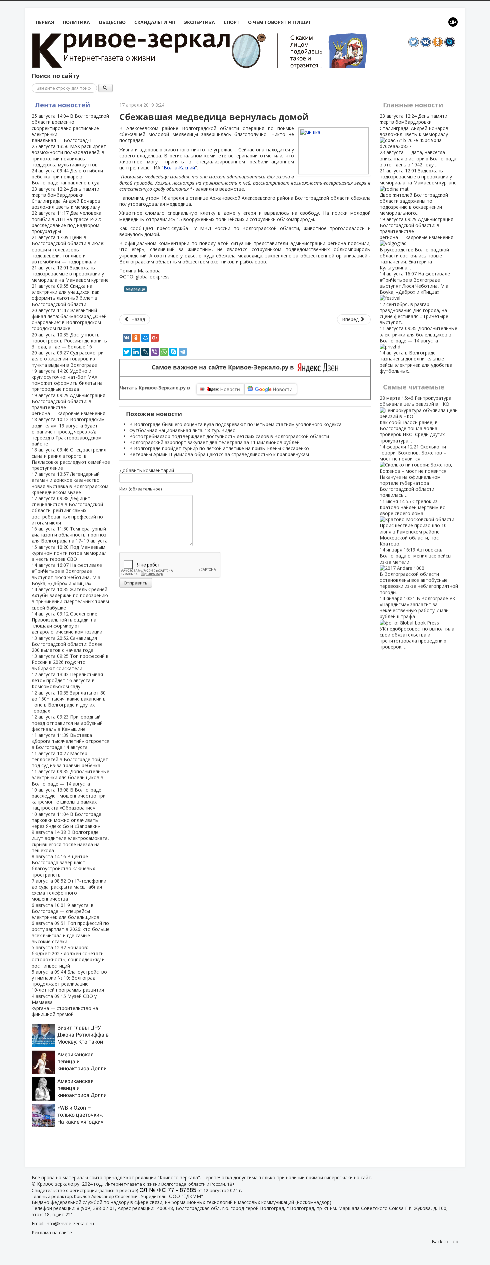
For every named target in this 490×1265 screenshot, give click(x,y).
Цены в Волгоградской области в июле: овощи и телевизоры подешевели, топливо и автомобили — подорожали (68, 249)
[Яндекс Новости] (220, 389)
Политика (76, 22)
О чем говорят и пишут (279, 22)
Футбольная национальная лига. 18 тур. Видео (182, 430)
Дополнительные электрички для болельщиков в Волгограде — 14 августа (70, 777)
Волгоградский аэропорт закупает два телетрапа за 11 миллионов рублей (214, 442)
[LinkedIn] (136, 352)
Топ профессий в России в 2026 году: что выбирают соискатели (70, 662)
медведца (135, 288)
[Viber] (155, 352)
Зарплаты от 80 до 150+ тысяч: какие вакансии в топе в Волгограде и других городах (69, 702)
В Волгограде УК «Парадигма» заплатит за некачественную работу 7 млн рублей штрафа (417, 622)
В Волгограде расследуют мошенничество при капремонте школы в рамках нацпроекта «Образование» (69, 799)
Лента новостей (62, 104)
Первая (45, 22)
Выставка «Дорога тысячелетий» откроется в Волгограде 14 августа (70, 741)
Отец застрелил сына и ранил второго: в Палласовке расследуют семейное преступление (71, 458)
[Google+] (155, 338)
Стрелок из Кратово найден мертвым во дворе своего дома (413, 522)
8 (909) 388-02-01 (96, 1208)
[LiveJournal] (145, 352)
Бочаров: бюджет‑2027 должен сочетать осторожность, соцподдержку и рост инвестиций (68, 956)
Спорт (231, 22)
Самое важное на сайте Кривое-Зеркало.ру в (224, 367)
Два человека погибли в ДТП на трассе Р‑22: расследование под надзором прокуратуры (66, 222)
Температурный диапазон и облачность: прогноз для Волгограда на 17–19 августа (70, 534)
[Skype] (173, 352)
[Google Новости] (271, 389)
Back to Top (445, 1241)
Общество (112, 22)
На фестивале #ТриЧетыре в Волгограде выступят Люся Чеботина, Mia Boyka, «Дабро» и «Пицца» (67, 574)
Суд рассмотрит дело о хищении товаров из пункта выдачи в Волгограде (69, 358)
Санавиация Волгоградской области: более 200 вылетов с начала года (67, 644)
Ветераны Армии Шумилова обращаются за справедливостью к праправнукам (219, 454)
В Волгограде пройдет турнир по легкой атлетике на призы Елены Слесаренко (219, 448)
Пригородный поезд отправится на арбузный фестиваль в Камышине (67, 723)
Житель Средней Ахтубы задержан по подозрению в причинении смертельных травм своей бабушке (70, 598)
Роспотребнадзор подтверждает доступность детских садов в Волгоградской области (229, 436)
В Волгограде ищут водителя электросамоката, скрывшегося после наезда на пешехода (70, 841)
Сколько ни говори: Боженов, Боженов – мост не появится (413, 470)
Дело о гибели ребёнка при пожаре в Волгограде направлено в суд (67, 176)
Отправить (136, 583)
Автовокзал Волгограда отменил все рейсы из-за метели (419, 570)
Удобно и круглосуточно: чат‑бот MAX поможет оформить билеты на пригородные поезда (67, 380)
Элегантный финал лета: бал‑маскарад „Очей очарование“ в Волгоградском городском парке (69, 319)
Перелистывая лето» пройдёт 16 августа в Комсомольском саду (67, 680)
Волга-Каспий (179, 167)
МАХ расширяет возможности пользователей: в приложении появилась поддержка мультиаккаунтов (69, 155)
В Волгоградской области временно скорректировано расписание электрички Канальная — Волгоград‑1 (70, 128)
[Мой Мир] (145, 338)
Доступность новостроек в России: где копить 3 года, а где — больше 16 (69, 340)
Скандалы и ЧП (154, 22)
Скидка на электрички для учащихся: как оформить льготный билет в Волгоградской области (65, 295)
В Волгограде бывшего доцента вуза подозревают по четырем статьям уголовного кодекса (235, 424)
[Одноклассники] (136, 338)
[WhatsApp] (164, 352)
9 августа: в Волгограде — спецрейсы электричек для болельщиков (65, 911)
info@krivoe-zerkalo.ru (70, 1223)
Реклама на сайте (52, 1232)
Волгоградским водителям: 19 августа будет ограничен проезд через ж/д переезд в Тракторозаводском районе (68, 431)
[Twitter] (127, 352)
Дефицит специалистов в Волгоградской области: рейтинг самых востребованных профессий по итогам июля (67, 510)
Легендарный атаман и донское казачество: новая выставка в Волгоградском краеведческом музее (70, 483)
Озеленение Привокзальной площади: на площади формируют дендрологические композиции (67, 622)
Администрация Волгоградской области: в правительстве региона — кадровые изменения (68, 404)
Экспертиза (199, 22)
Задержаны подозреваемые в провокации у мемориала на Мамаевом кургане (70, 273)
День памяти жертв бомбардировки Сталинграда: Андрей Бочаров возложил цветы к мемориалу (66, 198)
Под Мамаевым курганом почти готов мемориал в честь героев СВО (69, 553)
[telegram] (183, 352)
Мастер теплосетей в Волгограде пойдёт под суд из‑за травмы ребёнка (70, 759)
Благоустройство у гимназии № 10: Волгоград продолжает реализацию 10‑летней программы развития (69, 981)
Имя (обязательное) (140, 489)
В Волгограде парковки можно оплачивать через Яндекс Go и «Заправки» (66, 820)
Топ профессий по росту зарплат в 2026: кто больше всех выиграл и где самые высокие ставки (71, 932)
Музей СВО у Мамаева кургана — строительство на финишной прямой (65, 1005)
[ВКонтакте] (127, 338)
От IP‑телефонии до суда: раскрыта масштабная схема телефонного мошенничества (69, 890)
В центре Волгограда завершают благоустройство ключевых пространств (63, 865)
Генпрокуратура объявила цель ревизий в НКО (415, 419)
